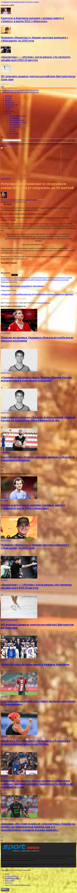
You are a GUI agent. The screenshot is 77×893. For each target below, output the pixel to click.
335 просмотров (7, 200)
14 (2, 555)
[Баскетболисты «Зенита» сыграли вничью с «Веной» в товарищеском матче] (19, 450)
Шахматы (13, 131)
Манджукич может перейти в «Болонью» (22, 286)
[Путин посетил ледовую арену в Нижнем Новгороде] (19, 658)
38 (2, 427)
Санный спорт (15, 127)
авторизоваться (43, 303)
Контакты (9, 883)
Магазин (8, 96)
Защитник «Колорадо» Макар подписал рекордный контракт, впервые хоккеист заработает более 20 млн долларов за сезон (37, 784)
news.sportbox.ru (17, 273)
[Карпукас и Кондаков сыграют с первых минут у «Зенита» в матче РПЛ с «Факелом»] (6, 13)
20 (2, 671)
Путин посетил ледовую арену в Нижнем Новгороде (35, 664)
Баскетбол (9, 102)
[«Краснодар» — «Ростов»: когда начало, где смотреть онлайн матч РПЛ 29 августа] (6, 52)
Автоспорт (10, 111)
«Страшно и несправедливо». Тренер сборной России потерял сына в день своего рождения (36, 379)
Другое (8, 113)
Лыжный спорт (15, 124)
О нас (7, 874)
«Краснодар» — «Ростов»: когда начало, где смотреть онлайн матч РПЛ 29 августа (35, 58)
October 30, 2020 (50, 244)
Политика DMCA (11, 876)
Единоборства (11, 105)
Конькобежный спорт (18, 122)
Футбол (8, 98)
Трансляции (14, 133)
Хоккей (8, 100)
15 (2, 515)
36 (2, 467)
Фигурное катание (16, 120)
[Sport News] (20, 2)
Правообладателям (12, 878)
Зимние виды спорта (17, 116)
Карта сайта (9, 880)
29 (2, 387)
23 (2, 794)
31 (2, 348)
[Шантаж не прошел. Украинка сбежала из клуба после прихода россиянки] (19, 331)
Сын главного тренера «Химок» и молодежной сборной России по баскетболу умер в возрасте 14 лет (38, 419)
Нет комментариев (29, 200)
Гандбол (12, 129)
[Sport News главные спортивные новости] (21, 852)
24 (2, 635)
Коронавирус (14, 118)
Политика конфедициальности (17, 885)
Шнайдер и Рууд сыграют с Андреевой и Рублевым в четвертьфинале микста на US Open (35, 742)
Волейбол (9, 107)
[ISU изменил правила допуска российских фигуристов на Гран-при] (6, 72)
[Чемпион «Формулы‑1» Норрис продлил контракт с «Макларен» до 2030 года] (6, 33)
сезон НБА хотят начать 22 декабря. (43, 259)
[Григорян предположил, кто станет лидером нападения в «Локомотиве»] (19, 694)
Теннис (8, 109)
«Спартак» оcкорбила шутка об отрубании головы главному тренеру (37, 294)
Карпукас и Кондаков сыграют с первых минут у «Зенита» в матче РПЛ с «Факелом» (32, 20)
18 (2, 711)
